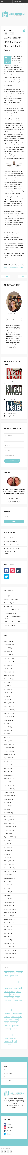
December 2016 (8, 950)
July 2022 (6, 723)
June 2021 (7, 765)
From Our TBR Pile (11, 610)
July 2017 (6, 926)
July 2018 (6, 885)
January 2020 (7, 823)
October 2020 (8, 792)
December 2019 (8, 826)
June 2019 (7, 847)
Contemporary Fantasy (10, 978)
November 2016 (8, 954)
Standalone (7, 1025)
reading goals (19, 267)
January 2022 (7, 744)
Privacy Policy (8, 1080)
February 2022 (8, 741)
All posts (11, 347)
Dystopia (7, 982)
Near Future (15, 1003)
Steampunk (16, 1025)
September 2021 (8, 754)
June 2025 (7, 648)
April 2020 (7, 813)
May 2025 (7, 651)
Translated (16, 1035)
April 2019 (7, 854)
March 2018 (7, 899)
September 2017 (8, 919)
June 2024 (7, 665)
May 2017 (7, 933)
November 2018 (8, 871)
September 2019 (8, 837)
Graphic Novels (9, 613)
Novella (15, 1007)
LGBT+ (6, 994)
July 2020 (6, 802)
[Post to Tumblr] (19, 264)
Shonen (6, 1022)
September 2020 (8, 796)
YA (15, 1041)
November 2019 (8, 830)
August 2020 (7, 799)
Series (16, 1019)
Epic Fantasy (15, 982)
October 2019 (8, 833)
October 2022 (8, 717)
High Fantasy (17, 988)
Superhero (7, 1028)
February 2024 (8, 672)
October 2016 (8, 957)
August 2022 (7, 720)
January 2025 (7, 655)
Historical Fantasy (9, 991)
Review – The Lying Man (9, 381)
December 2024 (8, 658)
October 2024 (8, 662)
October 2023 (8, 679)
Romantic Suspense (16, 1016)
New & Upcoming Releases (13, 616)
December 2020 (8, 785)
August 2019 (7, 840)
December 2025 (8, 644)
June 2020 (7, 806)
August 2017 (7, 923)
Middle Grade (8, 1000)
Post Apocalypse (17, 1010)
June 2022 (7, 727)
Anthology (19, 972)
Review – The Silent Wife (9, 397)
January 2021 (7, 782)
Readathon (7, 1013)
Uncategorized (8, 625)
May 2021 (7, 768)
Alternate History (9, 972)
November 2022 (8, 713)
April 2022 (7, 734)
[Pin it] (22, 264)
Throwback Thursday (11, 622)
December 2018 (8, 868)
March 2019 (7, 857)
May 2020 (7, 809)
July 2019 (6, 844)
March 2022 (7, 737)
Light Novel (13, 994)
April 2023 (7, 696)
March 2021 (7, 775)
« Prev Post (5, 276)
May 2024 (7, 668)
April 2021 (7, 771)
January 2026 (7, 641)
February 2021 (8, 778)
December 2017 (8, 909)
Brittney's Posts (14, 498)
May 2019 (7, 850)
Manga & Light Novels (10, 599)
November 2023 (8, 675)
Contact (6, 1070)
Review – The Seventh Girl (11, 548)
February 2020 (8, 820)
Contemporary (14, 975)
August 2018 (7, 881)
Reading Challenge (9, 267)
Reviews (6, 606)
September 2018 (8, 878)
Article (12, 33)
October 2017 (8, 916)
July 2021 (6, 761)
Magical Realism (9, 997)
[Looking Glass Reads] (14, 14)
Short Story (14, 1022)
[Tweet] (15, 264)
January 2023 (7, 706)
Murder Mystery (18, 1000)
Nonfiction (7, 1007)
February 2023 (8, 703)
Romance (7, 1016)
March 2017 (7, 940)
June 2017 (7, 929)
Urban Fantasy (8, 1041)
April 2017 (7, 936)
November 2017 (8, 912)
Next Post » (22, 276)
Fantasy (7, 985)
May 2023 (7, 692)
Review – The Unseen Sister (10, 413)
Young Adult (8, 1044)
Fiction (13, 985)
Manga (17, 997)
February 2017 (8, 943)
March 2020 (7, 816)
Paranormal (8, 1010)
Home (5, 1066)
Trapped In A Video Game (10, 1038)
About (5, 1077)
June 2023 (7, 689)
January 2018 (7, 905)
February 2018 (8, 902)
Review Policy (8, 603)
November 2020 (8, 789)
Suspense (15, 1028)
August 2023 (7, 682)
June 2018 (7, 888)
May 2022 (7, 730)
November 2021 (8, 751)
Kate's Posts (14, 501)
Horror (18, 991)
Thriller (7, 1032)
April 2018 (7, 895)
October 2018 (8, 875)
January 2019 (7, 864)
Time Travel (7, 1035)
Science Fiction (8, 1019)
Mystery (7, 1003)
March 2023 (7, 699)
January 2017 (7, 947)
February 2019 (8, 861)
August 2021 (7, 758)
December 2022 (8, 710)
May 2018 (7, 892)
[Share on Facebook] (12, 264)
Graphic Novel (8, 988)
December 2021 (8, 747)
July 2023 (6, 686)
